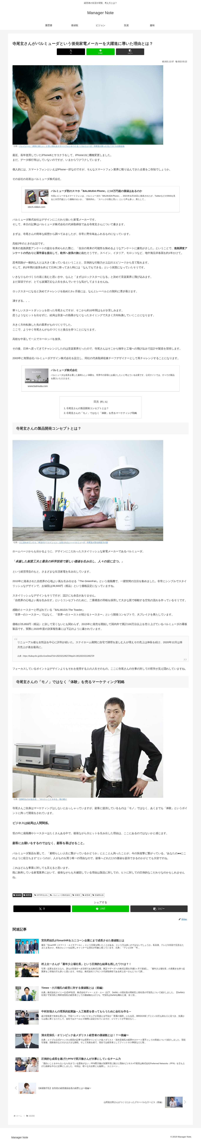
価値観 (18, 895)
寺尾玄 (77, 895)
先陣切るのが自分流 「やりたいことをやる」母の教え (43, 799)
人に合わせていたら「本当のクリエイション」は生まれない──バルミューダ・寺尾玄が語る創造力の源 (63, 542)
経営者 (87, 895)
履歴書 (28, 895)
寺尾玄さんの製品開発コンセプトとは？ (87, 408)
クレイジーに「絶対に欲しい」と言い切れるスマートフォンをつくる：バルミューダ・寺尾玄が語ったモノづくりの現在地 (71, 146)
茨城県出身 (99, 895)
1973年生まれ (42, 895)
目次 (96, 401)
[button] (130, 51)
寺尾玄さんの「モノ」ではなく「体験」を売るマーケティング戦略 (101, 413)
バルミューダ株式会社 (61, 895)
